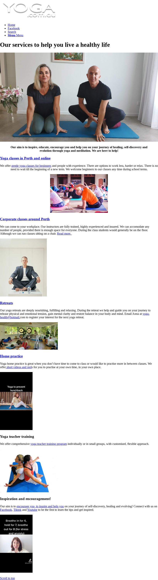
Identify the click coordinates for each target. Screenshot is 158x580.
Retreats (6, 303)
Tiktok (17, 509)
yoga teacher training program (48, 443)
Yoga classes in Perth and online (25, 158)
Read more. (64, 233)
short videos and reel (19, 367)
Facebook (6, 509)
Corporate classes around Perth (25, 219)
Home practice (11, 356)
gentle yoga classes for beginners (31, 165)
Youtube (32, 509)
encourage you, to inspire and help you (40, 506)
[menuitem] (83, 25)
